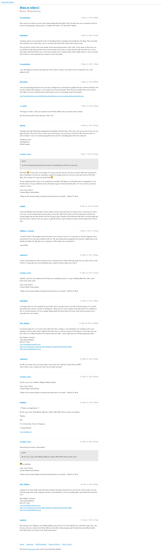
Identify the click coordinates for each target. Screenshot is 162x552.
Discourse (31, 549)
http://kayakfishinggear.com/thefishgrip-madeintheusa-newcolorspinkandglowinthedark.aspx (52, 96)
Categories (29, 544)
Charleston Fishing (7, 2)
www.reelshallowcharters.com (30, 344)
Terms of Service (54, 544)
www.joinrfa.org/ (26, 432)
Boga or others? (29, 7)
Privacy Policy (67, 544)
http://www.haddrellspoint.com (30, 349)
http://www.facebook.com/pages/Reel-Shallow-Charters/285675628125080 (46, 347)
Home (22, 544)
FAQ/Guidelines (41, 544)
